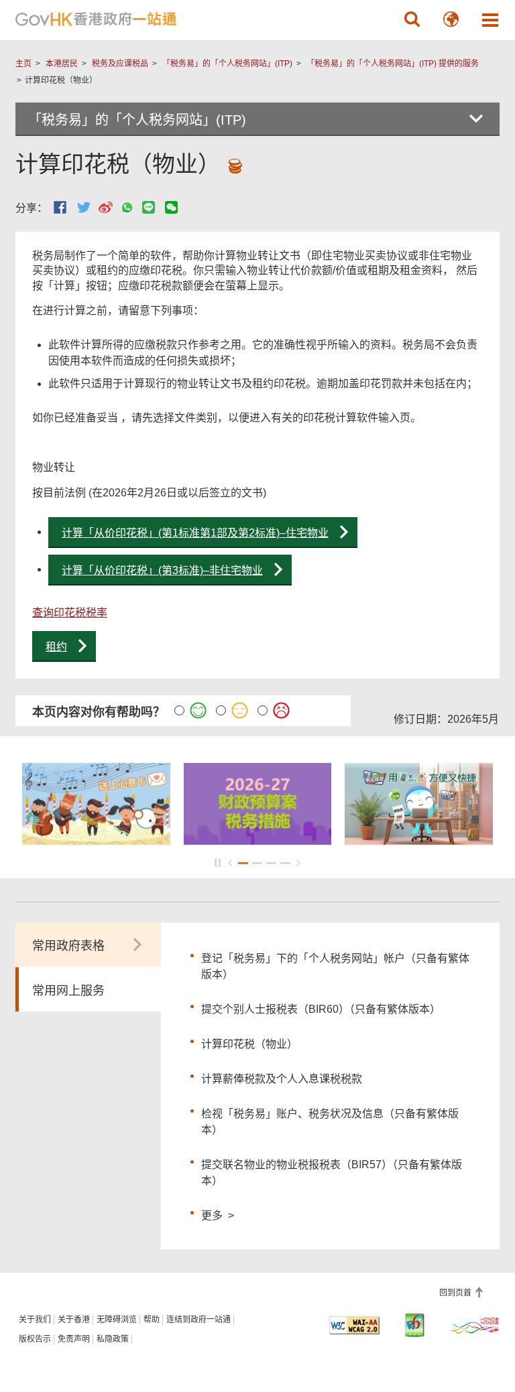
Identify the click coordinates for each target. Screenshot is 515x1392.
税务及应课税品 (120, 63)
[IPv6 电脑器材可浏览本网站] (415, 1325)
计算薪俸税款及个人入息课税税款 (281, 1079)
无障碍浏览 (117, 1319)
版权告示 (35, 1339)
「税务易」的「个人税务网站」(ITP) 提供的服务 (392, 63)
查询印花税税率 (69, 612)
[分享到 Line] (148, 207)
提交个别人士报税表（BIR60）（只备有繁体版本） (321, 1009)
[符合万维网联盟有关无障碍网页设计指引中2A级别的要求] (354, 1325)
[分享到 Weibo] (106, 207)
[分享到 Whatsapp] (127, 207)
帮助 (152, 1319)
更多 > (217, 1213)
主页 (23, 63)
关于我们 (35, 1319)
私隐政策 (113, 1339)
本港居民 (62, 63)
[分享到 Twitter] (84, 207)
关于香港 (74, 1319)
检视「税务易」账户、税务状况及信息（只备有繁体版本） (330, 1121)
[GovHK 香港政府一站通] (95, 19)
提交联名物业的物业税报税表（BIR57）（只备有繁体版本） (331, 1172)
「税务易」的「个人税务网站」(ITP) (227, 63)
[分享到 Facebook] (60, 207)
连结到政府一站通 (198, 1319)
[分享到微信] (171, 207)
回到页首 (456, 1293)
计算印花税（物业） (249, 1044)
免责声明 (74, 1339)
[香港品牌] (474, 1325)
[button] (412, 19)
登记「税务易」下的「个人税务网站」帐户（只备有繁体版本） (335, 966)
